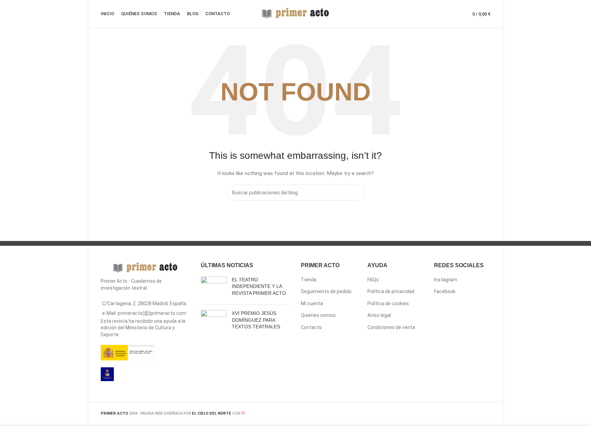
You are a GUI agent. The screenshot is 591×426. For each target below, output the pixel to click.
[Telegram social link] (412, 414)
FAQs (373, 279)
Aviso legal (379, 315)
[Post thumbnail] (214, 288)
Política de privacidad (390, 291)
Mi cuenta (312, 303)
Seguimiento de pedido (326, 291)
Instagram (445, 279)
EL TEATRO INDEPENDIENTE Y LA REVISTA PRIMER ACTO (259, 286)
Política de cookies (388, 303)
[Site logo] (295, 13)
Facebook (444, 291)
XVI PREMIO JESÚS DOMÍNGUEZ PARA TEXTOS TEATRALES (256, 319)
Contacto (311, 327)
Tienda (308, 279)
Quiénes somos (318, 315)
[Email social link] (394, 414)
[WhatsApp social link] (403, 414)
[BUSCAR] (357, 193)
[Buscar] (455, 14)
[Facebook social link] (377, 414)
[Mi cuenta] (442, 14)
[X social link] (386, 414)
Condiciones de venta (391, 327)
